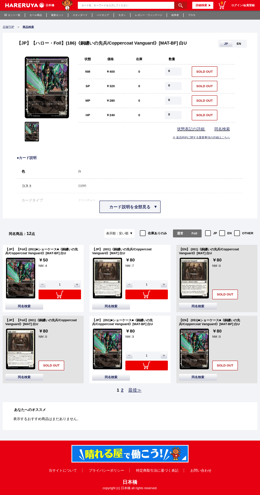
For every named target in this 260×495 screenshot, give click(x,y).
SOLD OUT (204, 71)
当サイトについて (63, 470)
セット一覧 (14, 15)
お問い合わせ (201, 470)
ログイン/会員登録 (243, 5)
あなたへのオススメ (30, 410)
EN (229, 233)
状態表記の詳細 (191, 129)
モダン (122, 15)
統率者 (175, 15)
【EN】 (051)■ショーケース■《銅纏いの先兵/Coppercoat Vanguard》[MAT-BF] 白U (209, 322)
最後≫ (134, 390)
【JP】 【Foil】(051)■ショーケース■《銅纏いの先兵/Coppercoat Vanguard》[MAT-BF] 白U (41, 251)
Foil (194, 233)
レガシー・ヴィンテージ (148, 15)
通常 (180, 233)
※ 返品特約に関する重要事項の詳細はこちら (201, 137)
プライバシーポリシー (106, 470)
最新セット (57, 15)
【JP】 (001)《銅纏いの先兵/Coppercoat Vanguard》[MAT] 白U (122, 251)
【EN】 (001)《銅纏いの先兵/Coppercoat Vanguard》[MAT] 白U (209, 251)
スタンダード (80, 15)
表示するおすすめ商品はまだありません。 (46, 419)
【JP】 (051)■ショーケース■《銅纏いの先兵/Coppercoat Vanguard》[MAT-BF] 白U (122, 322)
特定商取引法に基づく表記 (157, 470)
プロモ (191, 15)
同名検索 (222, 129)
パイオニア (103, 15)
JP (215, 233)
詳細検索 (201, 5)
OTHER (247, 233)
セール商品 (36, 15)
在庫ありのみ (157, 233)
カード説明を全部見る (130, 207)
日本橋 (130, 482)
